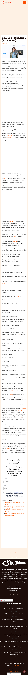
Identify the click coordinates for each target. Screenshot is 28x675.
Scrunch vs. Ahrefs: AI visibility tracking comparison (14, 647)
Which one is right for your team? (14, 614)
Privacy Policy (12, 669)
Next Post (14, 557)
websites (18, 65)
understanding (5, 85)
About (10, 668)
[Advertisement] (14, 20)
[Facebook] (10, 594)
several (8, 448)
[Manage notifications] (24, 671)
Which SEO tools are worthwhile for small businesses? (14, 641)
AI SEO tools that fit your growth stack (14, 608)
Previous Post (14, 553)
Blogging (4, 43)
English (4, 600)
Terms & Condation (14, 671)
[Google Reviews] (17, 594)
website (19, 130)
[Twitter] (14, 594)
